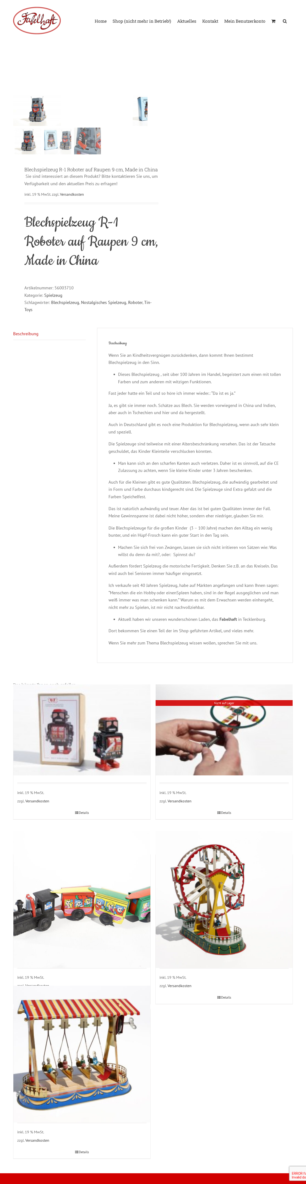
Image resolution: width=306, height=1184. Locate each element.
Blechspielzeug (65, 302)
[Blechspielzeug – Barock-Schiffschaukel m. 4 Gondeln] (81, 1054)
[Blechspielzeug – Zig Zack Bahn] (81, 899)
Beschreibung (25, 333)
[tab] (49, 334)
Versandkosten (72, 194)
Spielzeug (53, 295)
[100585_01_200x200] (73, 110)
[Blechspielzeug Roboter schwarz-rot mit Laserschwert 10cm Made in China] (81, 730)
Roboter (135, 302)
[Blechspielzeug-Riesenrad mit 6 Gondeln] (224, 899)
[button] (285, 20)
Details (84, 813)
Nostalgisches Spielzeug (103, 302)
